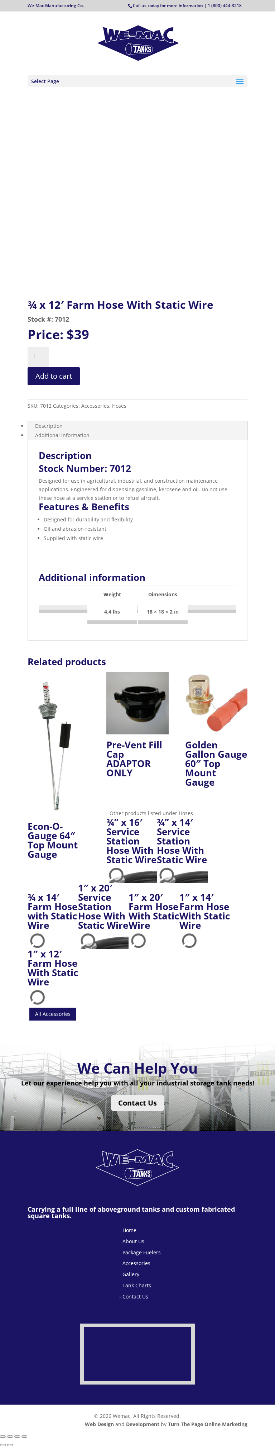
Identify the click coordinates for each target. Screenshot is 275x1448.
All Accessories (53, 1014)
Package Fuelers (141, 1252)
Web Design (99, 1424)
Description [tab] (49, 425)
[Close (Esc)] (24, 1436)
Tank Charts (136, 1285)
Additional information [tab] (62, 435)
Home (129, 1230)
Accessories (136, 1263)
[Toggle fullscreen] (10, 1436)
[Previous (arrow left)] (3, 1445)
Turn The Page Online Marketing (207, 1424)
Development (142, 1424)
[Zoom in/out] (3, 1436)
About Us (133, 1241)
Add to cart (53, 376)
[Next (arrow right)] (10, 1445)
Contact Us (137, 1103)
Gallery (130, 1274)
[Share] (17, 1436)
